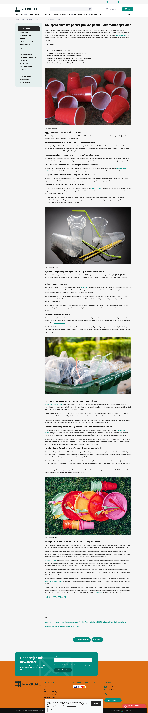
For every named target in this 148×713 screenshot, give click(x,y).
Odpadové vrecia (24, 48)
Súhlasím (95, 703)
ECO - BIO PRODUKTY (26, 82)
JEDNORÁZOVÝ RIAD (25, 35)
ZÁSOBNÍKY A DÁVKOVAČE (27, 41)
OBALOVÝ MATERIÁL (25, 63)
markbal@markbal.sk (113, 687)
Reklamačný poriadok (63, 2)
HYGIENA (22, 38)
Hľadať (90, 9)
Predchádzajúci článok (83, 639)
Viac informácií (71, 706)
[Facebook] (105, 694)
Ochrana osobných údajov (34, 2)
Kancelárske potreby (25, 73)
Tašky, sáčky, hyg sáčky (26, 54)
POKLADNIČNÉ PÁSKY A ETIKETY (29, 57)
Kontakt (17, 2)
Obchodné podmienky (49, 2)
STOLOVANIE (23, 60)
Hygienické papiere (25, 44)
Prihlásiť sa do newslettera (63, 670)
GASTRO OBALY (24, 32)
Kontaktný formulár (113, 700)
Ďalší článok (96, 639)
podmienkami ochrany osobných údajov (80, 665)
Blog (23, 2)
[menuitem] (21, 14)
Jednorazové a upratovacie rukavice (29, 51)
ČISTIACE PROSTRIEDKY (26, 66)
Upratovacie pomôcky (26, 76)
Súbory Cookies (76, 2)
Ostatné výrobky (24, 79)
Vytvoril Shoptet (115, 710)
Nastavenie (52, 710)
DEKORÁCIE (23, 70)
